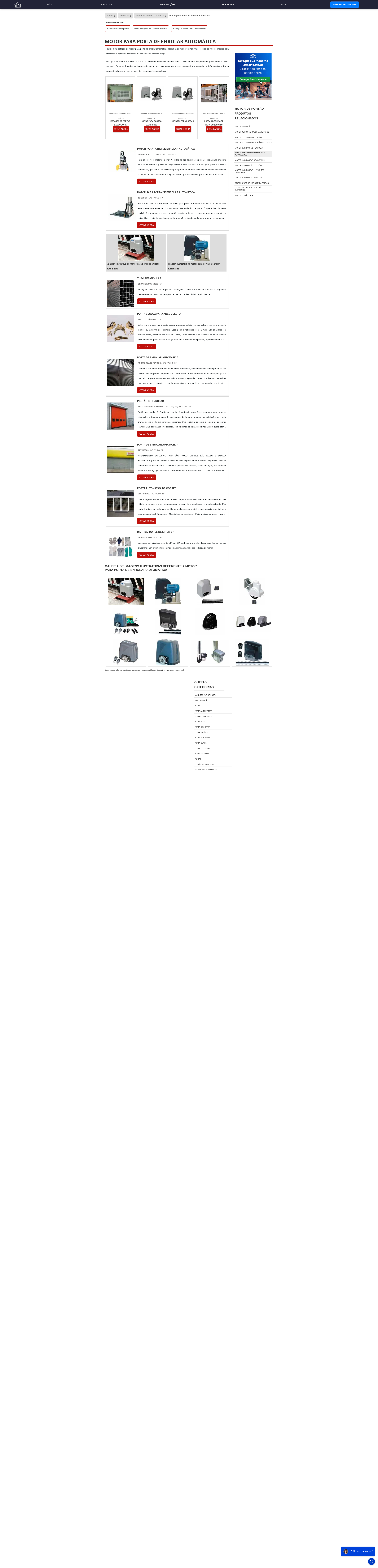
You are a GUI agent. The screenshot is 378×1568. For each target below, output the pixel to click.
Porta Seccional (202, 748)
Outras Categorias (204, 685)
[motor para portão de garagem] (252, 591)
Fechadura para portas (206, 769)
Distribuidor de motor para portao (252, 183)
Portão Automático (204, 764)
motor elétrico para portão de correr (253, 142)
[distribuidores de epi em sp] (120, 557)
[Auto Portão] (18, 5)
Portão (198, 759)
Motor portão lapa (244, 195)
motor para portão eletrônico (249, 165)
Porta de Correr (202, 727)
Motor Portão (201, 700)
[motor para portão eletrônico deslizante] (126, 621)
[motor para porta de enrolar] (210, 621)
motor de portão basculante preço (252, 132)
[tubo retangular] (120, 304)
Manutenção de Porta (205, 695)
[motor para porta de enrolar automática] (136, 248)
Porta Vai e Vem (202, 753)
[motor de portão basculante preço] (168, 591)
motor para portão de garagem (250, 160)
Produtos (106, 4)
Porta (197, 705)
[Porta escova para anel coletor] (120, 339)
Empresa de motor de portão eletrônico (248, 188)
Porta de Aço (201, 721)
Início (50, 4)
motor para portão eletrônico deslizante (189, 28)
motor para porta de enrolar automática (150, 28)
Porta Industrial (203, 737)
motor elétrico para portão (118, 28)
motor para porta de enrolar (249, 148)
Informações (167, 4)
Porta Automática (203, 711)
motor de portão (243, 126)
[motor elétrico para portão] (126, 591)
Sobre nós (228, 4)
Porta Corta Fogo (203, 716)
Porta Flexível (201, 732)
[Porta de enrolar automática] (120, 383)
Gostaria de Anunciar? (344, 4)
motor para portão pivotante (249, 177)
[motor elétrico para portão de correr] (168, 621)
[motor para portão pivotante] (126, 652)
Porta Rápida (201, 743)
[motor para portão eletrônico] (210, 591)
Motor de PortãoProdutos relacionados (249, 113)
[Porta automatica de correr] (120, 514)
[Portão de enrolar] (120, 427)
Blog (284, 4)
